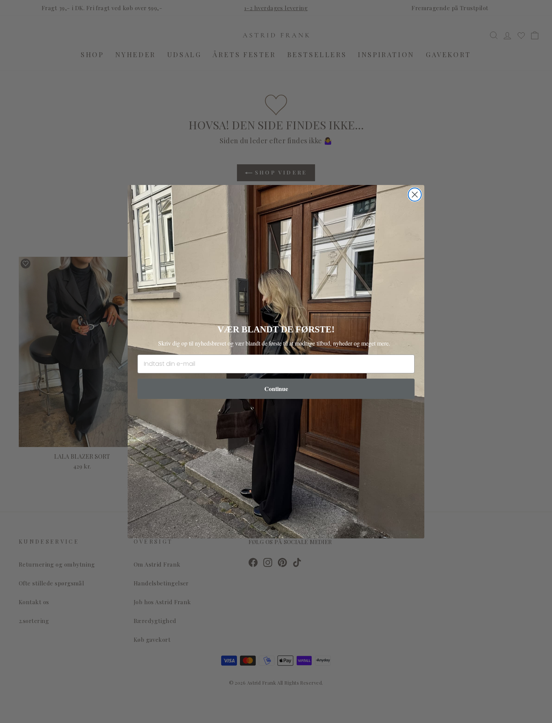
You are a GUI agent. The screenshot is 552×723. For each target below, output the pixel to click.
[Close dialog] (414, 194)
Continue (276, 388)
